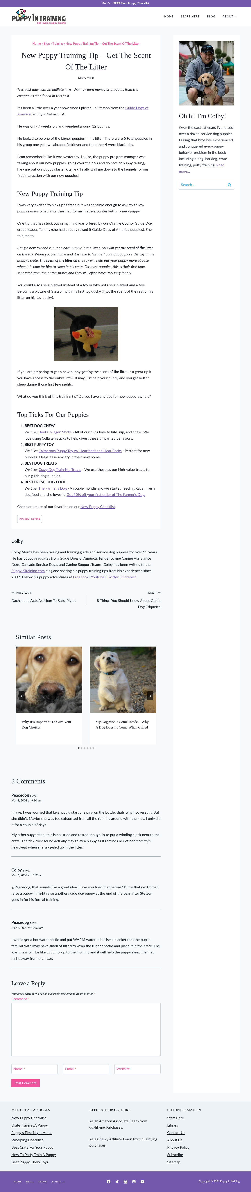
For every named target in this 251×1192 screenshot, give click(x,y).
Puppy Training (29, 518)
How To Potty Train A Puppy (33, 1155)
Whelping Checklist (27, 1140)
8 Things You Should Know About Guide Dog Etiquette (129, 600)
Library (172, 1125)
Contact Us (176, 1133)
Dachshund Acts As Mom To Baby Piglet (43, 597)
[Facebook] (108, 1181)
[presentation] (49, 680)
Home (169, 16)
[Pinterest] (134, 1181)
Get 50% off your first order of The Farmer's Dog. (106, 495)
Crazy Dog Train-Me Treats (60, 470)
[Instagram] (125, 1181)
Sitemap (173, 1162)
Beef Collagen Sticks (55, 432)
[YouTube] (142, 1181)
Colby (17, 541)
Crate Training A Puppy (29, 1125)
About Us (174, 1140)
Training (57, 43)
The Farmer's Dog (52, 488)
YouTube (97, 577)
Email (70, 1069)
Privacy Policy (178, 1147)
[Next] (150, 695)
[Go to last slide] (22, 695)
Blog (211, 16)
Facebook (80, 577)
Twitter (113, 577)
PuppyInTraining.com (28, 571)
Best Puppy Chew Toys (29, 1162)
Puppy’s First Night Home (31, 1133)
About (43, 1182)
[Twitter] (117, 1181)
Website (123, 1069)
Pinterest (128, 577)
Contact (58, 1182)
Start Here (190, 16)
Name (19, 1069)
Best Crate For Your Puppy (32, 1147)
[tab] (79, 748)
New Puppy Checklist (97, 507)
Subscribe (175, 1155)
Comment (20, 999)
